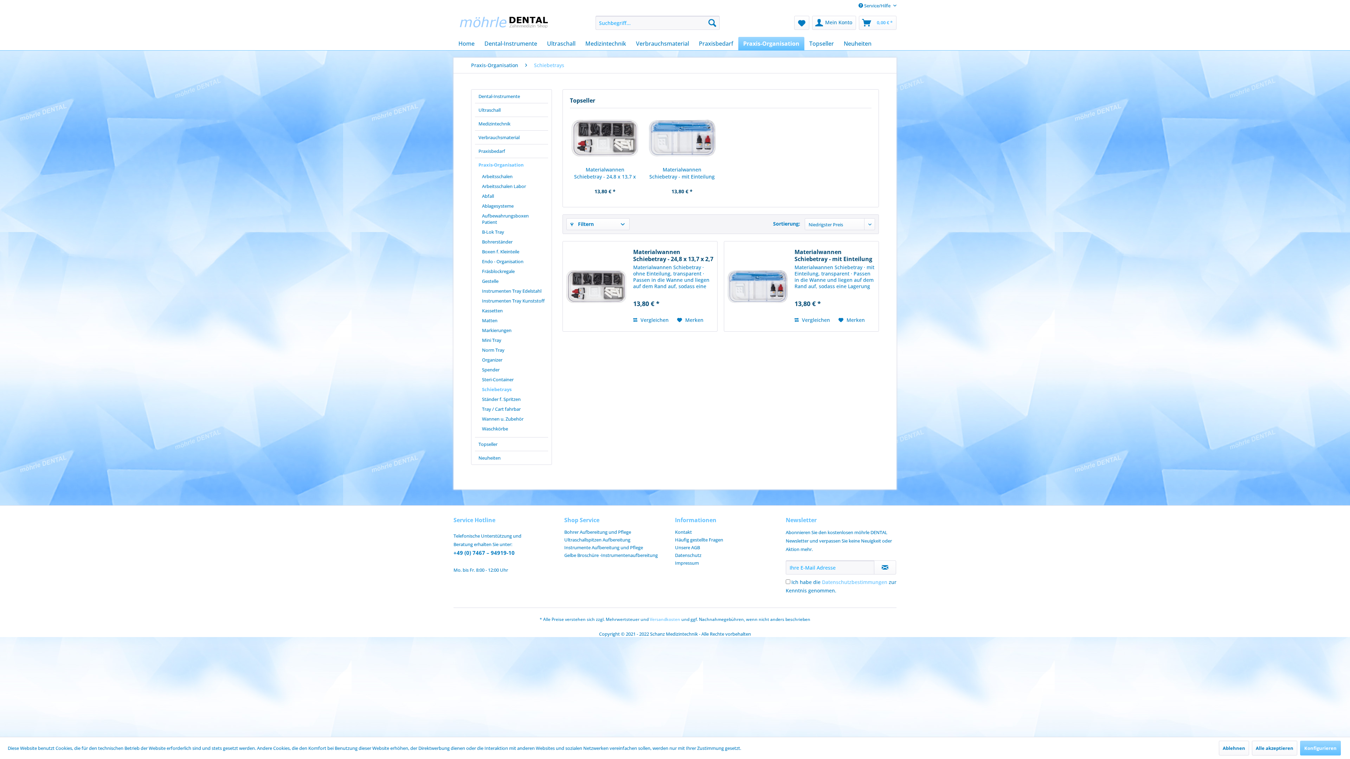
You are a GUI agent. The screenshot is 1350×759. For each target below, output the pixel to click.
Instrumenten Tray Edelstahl (511, 291)
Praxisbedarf (491, 151)
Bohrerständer (497, 242)
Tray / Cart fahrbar (501, 409)
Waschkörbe (495, 429)
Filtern (585, 224)
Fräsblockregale (498, 271)
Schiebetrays (497, 389)
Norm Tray (493, 350)
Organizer (492, 360)
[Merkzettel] (801, 23)
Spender (491, 369)
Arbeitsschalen (497, 176)
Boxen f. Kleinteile (500, 251)
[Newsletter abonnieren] (885, 567)
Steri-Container (498, 379)
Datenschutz (688, 555)
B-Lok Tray (493, 232)
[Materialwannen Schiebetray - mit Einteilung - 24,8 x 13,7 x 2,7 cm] (682, 138)
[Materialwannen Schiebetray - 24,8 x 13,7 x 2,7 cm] (605, 138)
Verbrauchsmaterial (499, 137)
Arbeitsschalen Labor (504, 186)
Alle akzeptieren (1274, 748)
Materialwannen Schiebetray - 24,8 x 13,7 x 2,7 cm (605, 173)
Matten (489, 320)
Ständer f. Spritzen (501, 399)
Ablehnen (1234, 748)
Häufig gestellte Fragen (699, 540)
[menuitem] (658, 23)
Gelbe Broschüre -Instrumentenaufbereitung (611, 555)
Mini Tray (491, 340)
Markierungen (497, 330)
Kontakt (683, 532)
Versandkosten (665, 619)
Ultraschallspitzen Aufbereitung (597, 540)
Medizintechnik (494, 124)
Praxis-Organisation (501, 165)
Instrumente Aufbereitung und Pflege (603, 547)
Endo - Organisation (502, 261)
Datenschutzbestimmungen (854, 582)
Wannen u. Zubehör (502, 419)
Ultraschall (489, 110)
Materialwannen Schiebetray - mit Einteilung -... (682, 173)
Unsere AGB (687, 547)
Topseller (487, 444)
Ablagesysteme (498, 206)
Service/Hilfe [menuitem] (877, 5)
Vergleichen (654, 320)
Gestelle (490, 281)
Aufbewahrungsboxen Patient (505, 219)
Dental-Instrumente (499, 96)
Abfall (488, 196)
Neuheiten (489, 458)
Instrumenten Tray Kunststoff (513, 301)
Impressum (687, 563)
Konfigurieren (1320, 748)
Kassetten (492, 310)
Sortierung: (786, 223)
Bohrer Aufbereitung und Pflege (597, 532)
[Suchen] (712, 23)
